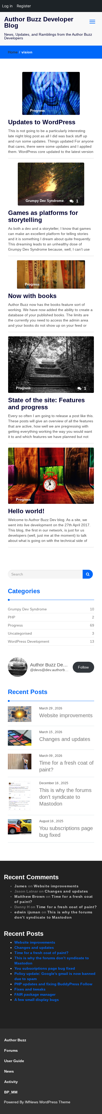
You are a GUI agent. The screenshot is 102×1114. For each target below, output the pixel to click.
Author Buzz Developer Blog (38, 22)
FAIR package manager (34, 994)
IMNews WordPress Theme (47, 1102)
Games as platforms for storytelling (43, 216)
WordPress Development (28, 641)
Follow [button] (83, 667)
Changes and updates (64, 739)
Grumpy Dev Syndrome (27, 609)
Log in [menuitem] (7, 6)
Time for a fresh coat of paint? (66, 907)
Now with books (32, 295)
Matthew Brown (29, 896)
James (20, 886)
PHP (11, 617)
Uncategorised (20, 633)
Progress (15, 625)
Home (13, 52)
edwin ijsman (27, 912)
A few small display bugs (36, 1000)
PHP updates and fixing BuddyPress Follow (53, 984)
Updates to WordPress (41, 122)
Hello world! (26, 511)
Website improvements (66, 715)
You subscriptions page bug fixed (44, 968)
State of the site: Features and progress (46, 403)
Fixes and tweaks (30, 989)
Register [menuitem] (24, 6)
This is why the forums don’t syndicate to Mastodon (65, 797)
